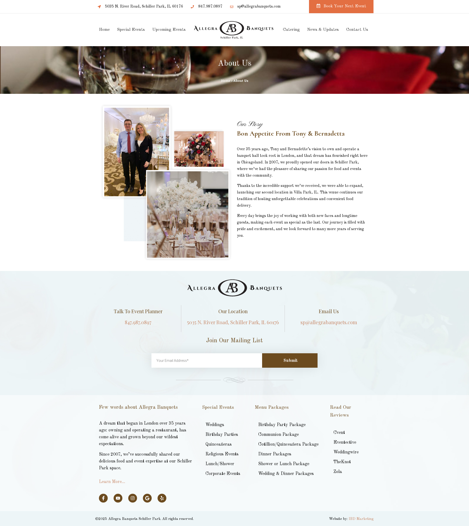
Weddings (214, 425)
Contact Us (357, 30)
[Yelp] (162, 498)
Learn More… (112, 482)
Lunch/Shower (219, 464)
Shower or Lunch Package (283, 464)
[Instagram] (132, 498)
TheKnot (342, 462)
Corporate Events (222, 474)
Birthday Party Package (282, 425)
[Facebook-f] (103, 498)
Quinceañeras (218, 444)
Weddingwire (346, 452)
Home (104, 30)
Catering (291, 30)
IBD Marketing (361, 519)
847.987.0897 (138, 322)
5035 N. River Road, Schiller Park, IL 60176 (233, 322)
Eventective (344, 442)
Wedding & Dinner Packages (286, 474)
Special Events (131, 30)
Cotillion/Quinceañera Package (288, 444)
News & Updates (323, 30)
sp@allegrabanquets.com (328, 322)
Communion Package (278, 434)
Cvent (339, 432)
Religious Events (221, 454)
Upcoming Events (169, 30)
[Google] (147, 498)
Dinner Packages (274, 454)
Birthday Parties (221, 434)
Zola (337, 472)
